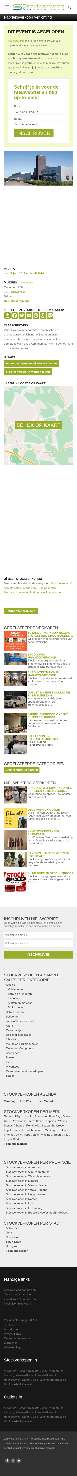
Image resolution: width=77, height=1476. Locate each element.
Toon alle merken (15, 1143)
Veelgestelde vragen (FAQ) (21, 1320)
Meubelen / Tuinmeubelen (22, 1043)
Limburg (9, 1375)
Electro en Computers (19, 1048)
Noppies (51, 1121)
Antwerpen (18, 291)
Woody (62, 1121)
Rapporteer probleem (21, 610)
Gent (9, 1232)
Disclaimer (10, 1342)
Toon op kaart (26, 282)
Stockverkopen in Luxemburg (24, 1208)
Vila (66, 1134)
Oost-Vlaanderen (29, 1370)
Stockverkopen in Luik (19, 1203)
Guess (67, 1116)
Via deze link (16, 40)
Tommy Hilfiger (13, 1116)
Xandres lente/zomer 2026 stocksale (48, 855)
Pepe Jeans (31, 1134)
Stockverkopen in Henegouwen (25, 1194)
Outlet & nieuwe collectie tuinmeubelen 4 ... (49, 694)
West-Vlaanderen (53, 1370)
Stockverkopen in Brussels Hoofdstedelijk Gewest (37, 1212)
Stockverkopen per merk (32, 1111)
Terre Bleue (36, 1121)
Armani (57, 1134)
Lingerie (13, 998)
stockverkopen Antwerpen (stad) (28, 371)
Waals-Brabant (47, 1375)
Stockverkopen (37, 1162)
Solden (10, 1075)
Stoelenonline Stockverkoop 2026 (43, 737)
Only (19, 1134)
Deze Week (26, 1101)
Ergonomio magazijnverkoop (42, 656)
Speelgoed (12, 1052)
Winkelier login (13, 1347)
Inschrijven (39, 955)
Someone (41, 1116)
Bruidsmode (15, 1007)
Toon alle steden (17, 1250)
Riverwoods (19, 1121)
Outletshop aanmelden (18, 1294)
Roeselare (12, 1237)
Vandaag (10, 1101)
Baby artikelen (15, 1012)
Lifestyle (11, 1039)
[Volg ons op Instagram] (13, 1460)
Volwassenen (16, 989)
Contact (9, 1324)
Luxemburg (46, 1379)
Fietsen (10, 1062)
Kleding (10, 984)
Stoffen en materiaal (20, 1002)
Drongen (11, 1246)
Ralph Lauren (33, 1130)
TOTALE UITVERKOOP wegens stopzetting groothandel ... (50, 634)
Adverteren (11, 1329)
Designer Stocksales (18, 1034)
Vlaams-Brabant (26, 1375)
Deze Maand (45, 1101)
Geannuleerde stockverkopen (24, 1071)
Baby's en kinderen (20, 993)
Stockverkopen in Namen (21, 1198)
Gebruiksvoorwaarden (18, 1338)
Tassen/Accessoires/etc (20, 1021)
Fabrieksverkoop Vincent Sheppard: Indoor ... (48, 716)
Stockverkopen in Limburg (22, 1180)
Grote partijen (14, 1030)
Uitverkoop (12, 1066)
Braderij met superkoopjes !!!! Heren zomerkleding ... (50, 789)
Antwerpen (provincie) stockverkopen (31, 363)
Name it (18, 1130)
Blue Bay (54, 1116)
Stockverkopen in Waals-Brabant (26, 1189)
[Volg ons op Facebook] (7, 1460)
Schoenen (12, 1016)
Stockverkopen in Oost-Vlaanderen (28, 1171)
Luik (35, 1379)
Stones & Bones (14, 1125)
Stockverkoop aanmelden (20, 1289)
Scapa (46, 1125)
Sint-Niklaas (13, 1241)
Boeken (10, 1057)
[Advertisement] (38, 226)
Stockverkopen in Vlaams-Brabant (27, 1185)
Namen (26, 1379)
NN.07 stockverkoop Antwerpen (44, 833)
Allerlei (10, 1025)
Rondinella (32, 1125)
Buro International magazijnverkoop (43, 674)
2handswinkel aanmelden (20, 1299)
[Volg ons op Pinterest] (18, 1460)
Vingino (45, 1134)
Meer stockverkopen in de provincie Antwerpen (33, 592)
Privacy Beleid (13, 1333)
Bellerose (58, 1125)
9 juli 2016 (37, 273)
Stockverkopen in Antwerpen (23, 1167)
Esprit (7, 1130)
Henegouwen (12, 1379)
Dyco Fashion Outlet (44, 809)
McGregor (51, 1130)
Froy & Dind (11, 1139)
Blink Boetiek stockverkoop (50, 873)
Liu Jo (28, 1116)
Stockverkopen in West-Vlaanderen (28, 1176)
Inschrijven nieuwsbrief (18, 1303)
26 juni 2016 (17, 273)
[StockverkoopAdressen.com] (38, 7)
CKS (6, 1121)
